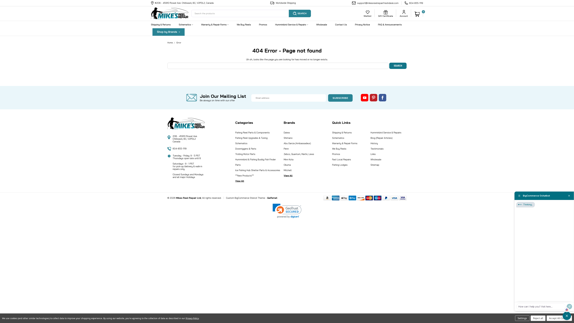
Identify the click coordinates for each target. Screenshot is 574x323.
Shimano (288, 138)
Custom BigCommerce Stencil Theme (245, 197)
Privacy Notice (362, 24)
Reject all (538, 318)
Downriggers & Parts (245, 148)
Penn (286, 148)
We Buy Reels (244, 24)
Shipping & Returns (161, 24)
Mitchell (288, 170)
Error (179, 42)
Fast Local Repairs (341, 159)
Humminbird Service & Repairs (291, 24)
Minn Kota (288, 159)
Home (170, 42)
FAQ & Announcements (390, 24)
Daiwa (287, 132)
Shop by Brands (167, 31)
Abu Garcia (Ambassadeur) (297, 143)
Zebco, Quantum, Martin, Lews (299, 154)
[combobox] (251, 13)
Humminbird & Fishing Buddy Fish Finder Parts (255, 162)
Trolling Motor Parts (245, 154)
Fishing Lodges (340, 164)
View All (239, 181)
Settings (522, 318)
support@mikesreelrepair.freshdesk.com (378, 3)
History (374, 143)
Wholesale (321, 24)
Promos (263, 24)
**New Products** (244, 175)
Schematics (185, 24)
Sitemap (375, 164)
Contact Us (341, 24)
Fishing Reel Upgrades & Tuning (251, 138)
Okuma (287, 164)
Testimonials (377, 148)
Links (373, 154)
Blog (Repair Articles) (382, 138)
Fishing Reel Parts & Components (252, 132)
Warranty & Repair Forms (214, 24)
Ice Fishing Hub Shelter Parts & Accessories (257, 170)
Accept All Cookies (559, 318)
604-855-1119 (416, 3)
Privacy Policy (192, 318)
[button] (287, 210)
